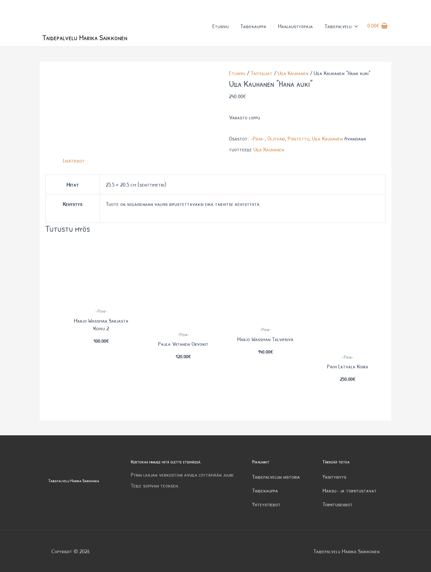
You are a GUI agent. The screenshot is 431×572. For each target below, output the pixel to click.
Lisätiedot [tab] (74, 160)
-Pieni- (257, 138)
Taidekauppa (253, 26)
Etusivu (220, 26)
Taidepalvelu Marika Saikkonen (85, 37)
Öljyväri (276, 138)
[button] (355, 26)
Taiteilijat (261, 73)
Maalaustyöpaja (295, 26)
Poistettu (298, 138)
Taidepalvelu (338, 26)
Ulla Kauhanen (293, 73)
